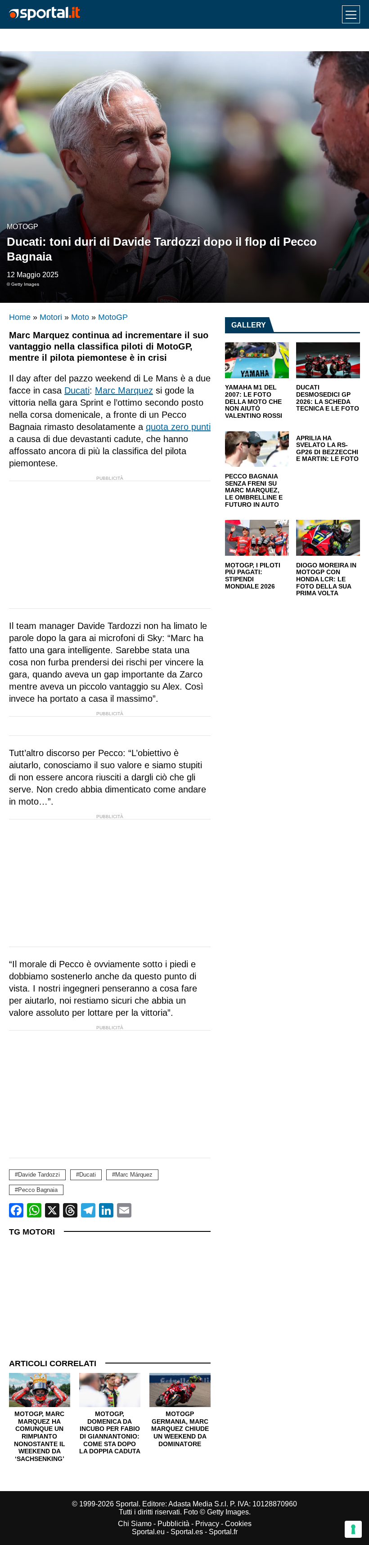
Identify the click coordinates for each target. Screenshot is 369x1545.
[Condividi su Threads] (70, 1210)
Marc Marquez (124, 390)
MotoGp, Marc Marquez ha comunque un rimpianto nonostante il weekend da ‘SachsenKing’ (39, 1436)
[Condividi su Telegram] (88, 1210)
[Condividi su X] (52, 1210)
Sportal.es (187, 1532)
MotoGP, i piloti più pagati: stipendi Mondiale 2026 (252, 576)
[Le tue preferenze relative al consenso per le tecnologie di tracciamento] (353, 1529)
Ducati (77, 390)
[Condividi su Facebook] (16, 1210)
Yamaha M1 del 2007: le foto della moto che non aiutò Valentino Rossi (253, 401)
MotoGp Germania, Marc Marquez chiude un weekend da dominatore (180, 1428)
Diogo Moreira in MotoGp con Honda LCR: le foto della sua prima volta (326, 579)
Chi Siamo (135, 1523)
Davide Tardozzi (39, 1174)
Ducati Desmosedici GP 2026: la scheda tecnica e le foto (327, 398)
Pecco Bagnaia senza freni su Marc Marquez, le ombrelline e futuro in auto (254, 490)
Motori (51, 317)
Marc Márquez (134, 1174)
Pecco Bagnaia (38, 1189)
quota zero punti (178, 427)
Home (20, 317)
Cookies (238, 1523)
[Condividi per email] (124, 1210)
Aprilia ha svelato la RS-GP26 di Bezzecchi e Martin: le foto (327, 449)
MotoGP (22, 226)
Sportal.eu (148, 1532)
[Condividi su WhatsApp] (34, 1210)
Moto (80, 317)
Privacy (207, 1523)
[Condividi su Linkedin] (106, 1210)
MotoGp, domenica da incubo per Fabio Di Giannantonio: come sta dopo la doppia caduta (109, 1432)
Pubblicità (173, 1523)
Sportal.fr (223, 1532)
